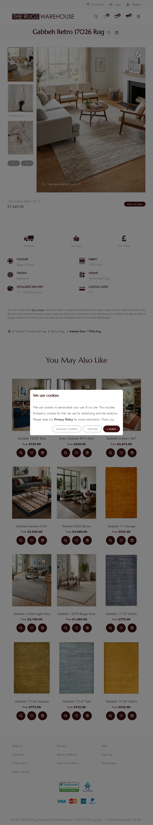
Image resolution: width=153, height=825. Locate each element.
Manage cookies (66, 428)
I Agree (111, 428)
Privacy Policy (63, 419)
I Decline (92, 428)
